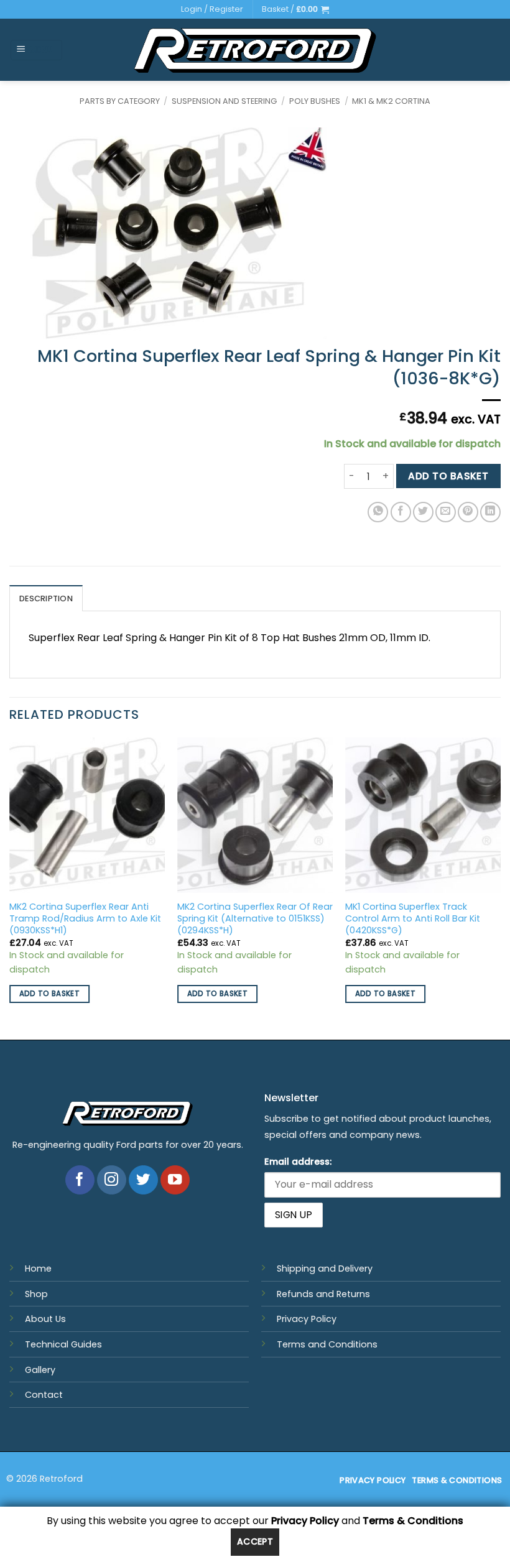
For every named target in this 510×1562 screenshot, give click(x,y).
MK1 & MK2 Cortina (391, 101)
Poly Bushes (314, 101)
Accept (255, 1541)
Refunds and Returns (323, 1294)
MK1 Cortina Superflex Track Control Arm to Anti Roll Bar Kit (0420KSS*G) (412, 918)
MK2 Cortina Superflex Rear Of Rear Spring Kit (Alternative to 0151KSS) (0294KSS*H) (255, 918)
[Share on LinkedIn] (490, 512)
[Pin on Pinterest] (468, 512)
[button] (295, 9)
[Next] (500, 887)
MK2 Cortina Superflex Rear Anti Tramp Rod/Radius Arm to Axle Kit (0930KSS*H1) (85, 918)
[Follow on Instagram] (111, 1180)
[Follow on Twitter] (143, 1180)
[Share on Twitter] (423, 512)
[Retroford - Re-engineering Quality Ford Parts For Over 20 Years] (255, 50)
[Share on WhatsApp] (378, 512)
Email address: (298, 1161)
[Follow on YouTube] (175, 1180)
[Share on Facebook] (401, 512)
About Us (45, 1319)
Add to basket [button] (49, 994)
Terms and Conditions (327, 1344)
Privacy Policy (306, 1319)
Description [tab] (46, 598)
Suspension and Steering (224, 101)
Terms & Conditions (413, 1520)
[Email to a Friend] (445, 512)
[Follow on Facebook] (80, 1180)
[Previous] (10, 887)
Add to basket (448, 476)
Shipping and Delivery (325, 1268)
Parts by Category (120, 101)
